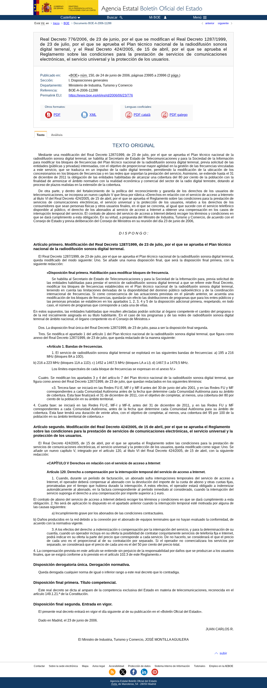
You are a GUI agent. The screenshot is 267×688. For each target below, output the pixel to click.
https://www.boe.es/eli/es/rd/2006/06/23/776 (101, 95)
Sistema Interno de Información (172, 666)
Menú (197, 17)
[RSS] (112, 674)
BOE (66, 23)
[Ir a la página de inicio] (151, 9)
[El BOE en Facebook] (133, 674)
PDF (57, 115)
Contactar (39, 666)
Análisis (57, 135)
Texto (41, 135)
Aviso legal (98, 666)
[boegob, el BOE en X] (123, 674)
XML (92, 115)
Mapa (85, 666)
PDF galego (179, 115)
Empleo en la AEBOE (221, 666)
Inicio (56, 23)
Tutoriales (199, 666)
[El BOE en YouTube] (154, 674)
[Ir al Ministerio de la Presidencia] (65, 7)
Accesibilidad (116, 666)
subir (223, 653)
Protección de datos (139, 666)
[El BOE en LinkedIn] (144, 674)
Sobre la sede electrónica (63, 666)
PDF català (142, 115)
